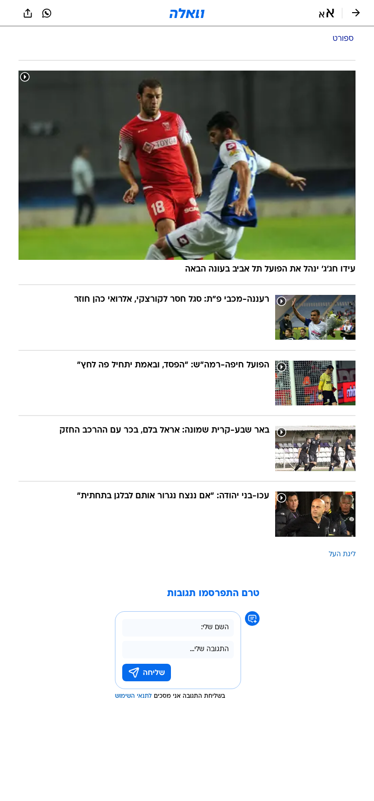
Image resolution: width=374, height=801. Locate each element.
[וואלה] (187, 13)
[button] (326, 13)
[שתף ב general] (27, 13)
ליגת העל (342, 554)
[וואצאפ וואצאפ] (47, 13)
